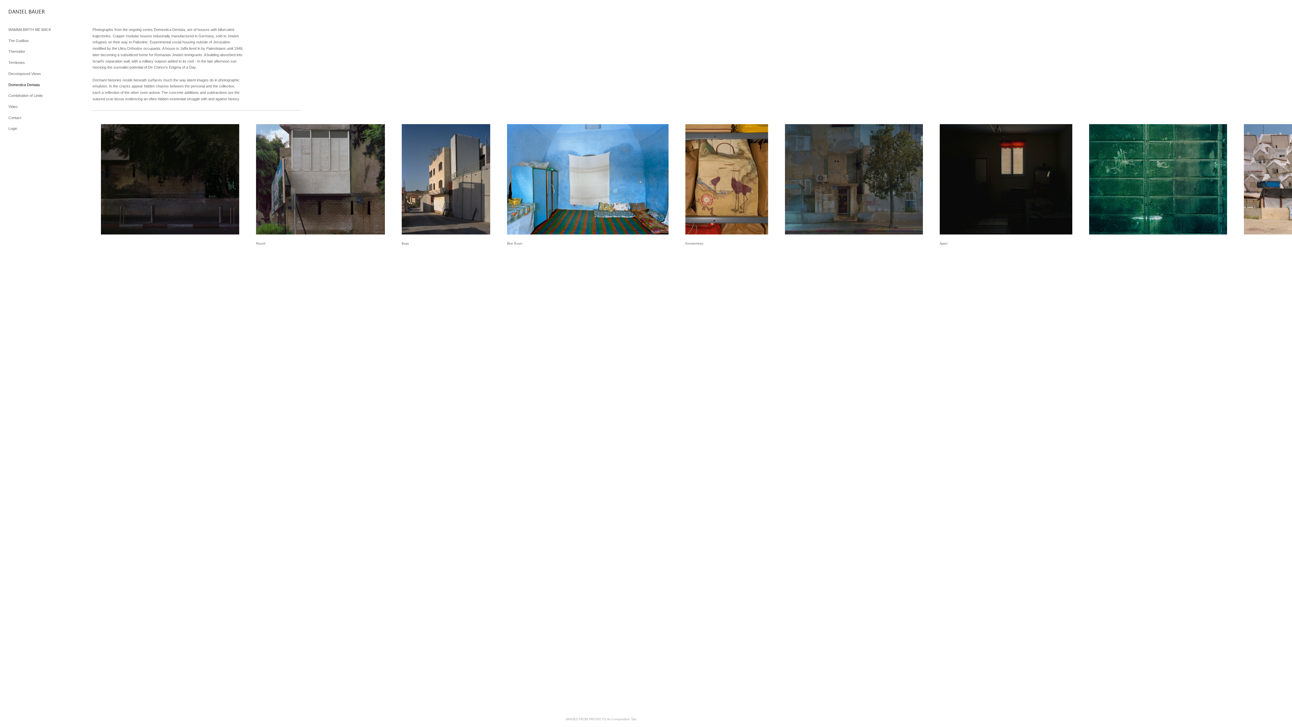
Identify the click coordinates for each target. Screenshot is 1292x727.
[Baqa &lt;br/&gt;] (446, 179)
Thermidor (16, 51)
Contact (14, 118)
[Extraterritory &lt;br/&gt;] (726, 179)
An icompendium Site (622, 719)
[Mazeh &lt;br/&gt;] (320, 179)
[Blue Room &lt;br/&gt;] (588, 179)
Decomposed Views (24, 74)
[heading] (25, 11)
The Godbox (18, 41)
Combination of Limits (25, 96)
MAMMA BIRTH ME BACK (29, 30)
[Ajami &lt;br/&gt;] (1006, 179)
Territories (16, 63)
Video (12, 107)
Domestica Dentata (24, 85)
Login (12, 128)
